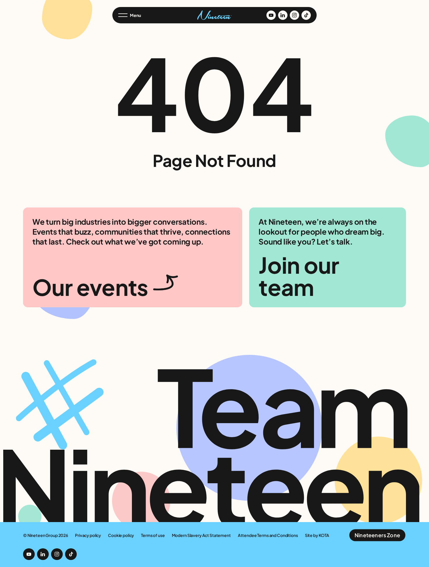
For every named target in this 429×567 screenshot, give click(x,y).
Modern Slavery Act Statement (201, 535)
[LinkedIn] (282, 15)
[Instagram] (294, 15)
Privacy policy (88, 535)
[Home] (214, 15)
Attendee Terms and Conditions (268, 535)
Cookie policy (121, 535)
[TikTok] (306, 15)
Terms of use (153, 535)
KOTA (324, 535)
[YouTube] (271, 15)
